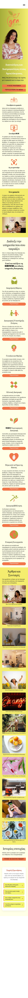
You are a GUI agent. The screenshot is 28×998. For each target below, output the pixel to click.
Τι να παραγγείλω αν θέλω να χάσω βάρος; (14, 819)
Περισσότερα (14, 304)
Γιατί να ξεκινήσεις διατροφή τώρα (14, 711)
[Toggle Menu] (24, 5)
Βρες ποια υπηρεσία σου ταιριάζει (14, 604)
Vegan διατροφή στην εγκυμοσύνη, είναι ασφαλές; (14, 733)
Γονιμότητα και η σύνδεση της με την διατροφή (14, 776)
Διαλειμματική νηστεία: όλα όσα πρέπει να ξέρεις (14, 841)
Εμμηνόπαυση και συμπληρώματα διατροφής (14, 754)
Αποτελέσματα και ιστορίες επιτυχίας (14, 690)
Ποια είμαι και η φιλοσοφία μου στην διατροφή (14, 647)
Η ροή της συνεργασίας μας (14, 625)
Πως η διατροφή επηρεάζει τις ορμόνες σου (14, 797)
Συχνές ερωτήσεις (14, 668)
